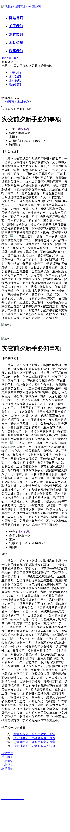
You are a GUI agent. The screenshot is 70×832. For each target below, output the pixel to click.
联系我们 (16, 51)
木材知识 (16, 34)
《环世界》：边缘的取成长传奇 (34, 738)
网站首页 (16, 18)
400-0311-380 (9, 58)
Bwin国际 (7, 101)
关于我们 (16, 26)
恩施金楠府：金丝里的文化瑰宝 (34, 734)
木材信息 (16, 43)
